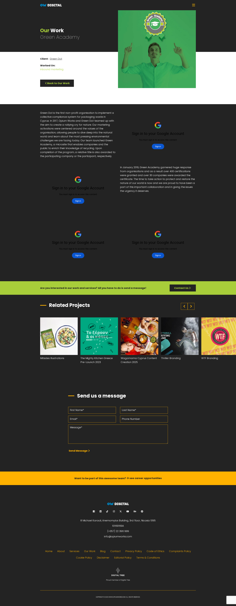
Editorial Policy (123, 557)
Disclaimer (103, 557)
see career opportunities (145, 478)
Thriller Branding (171, 358)
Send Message (78, 450)
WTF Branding (209, 358)
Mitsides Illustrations (52, 358)
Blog (103, 551)
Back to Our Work (58, 83)
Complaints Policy (180, 551)
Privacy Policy (133, 551)
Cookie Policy (84, 557)
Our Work (89, 551)
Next (191, 306)
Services (74, 551)
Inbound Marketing (52, 69)
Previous (184, 306)
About (61, 551)
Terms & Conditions (148, 557)
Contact (115, 551)
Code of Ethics (155, 551)
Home (48, 551)
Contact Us (181, 288)
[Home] (118, 5)
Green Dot (56, 58)
